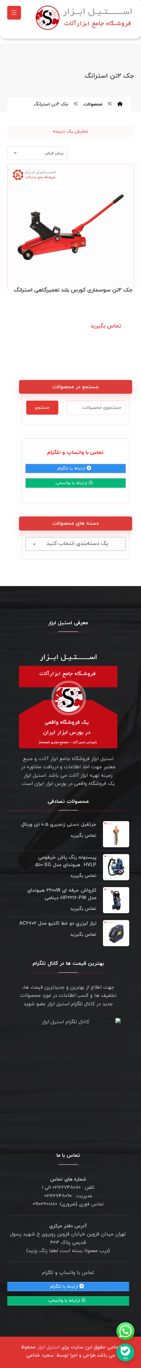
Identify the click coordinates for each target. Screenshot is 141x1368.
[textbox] (75, 543)
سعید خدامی (40, 1355)
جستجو (42, 408)
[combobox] (76, 544)
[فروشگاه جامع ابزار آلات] (85, 17)
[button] (14, 13)
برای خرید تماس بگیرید (102, 334)
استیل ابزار (48, 1347)
